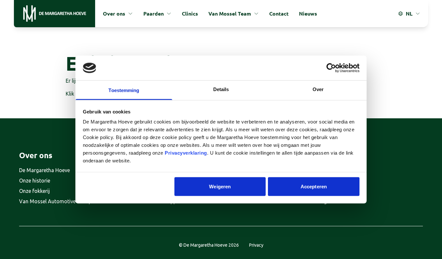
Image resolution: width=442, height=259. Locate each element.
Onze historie (34, 180)
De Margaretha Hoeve (44, 170)
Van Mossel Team (229, 13)
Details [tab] (221, 89)
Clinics (190, 13)
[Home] (54, 13)
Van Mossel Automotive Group (55, 201)
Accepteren (314, 186)
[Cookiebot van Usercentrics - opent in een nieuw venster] (331, 68)
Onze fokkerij (34, 191)
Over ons (114, 13)
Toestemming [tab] (123, 90)
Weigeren (220, 186)
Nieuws (308, 13)
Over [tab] (318, 89)
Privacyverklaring (186, 153)
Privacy (256, 245)
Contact (279, 13)
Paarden (153, 13)
